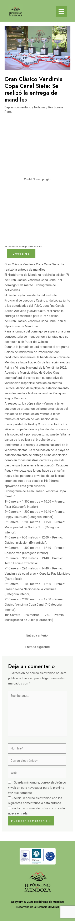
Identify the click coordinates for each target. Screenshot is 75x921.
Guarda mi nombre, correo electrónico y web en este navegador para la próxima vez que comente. (37, 788)
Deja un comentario (18, 107)
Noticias (39, 107)
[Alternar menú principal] (61, 11)
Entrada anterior (37, 635)
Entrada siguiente (37, 647)
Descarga (21, 253)
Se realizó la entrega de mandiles (23, 246)
